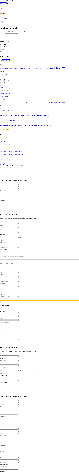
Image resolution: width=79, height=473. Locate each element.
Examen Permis (5, 60)
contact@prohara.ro (4, 3)
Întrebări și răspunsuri (6, 143)
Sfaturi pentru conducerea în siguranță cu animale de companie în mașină (24, 115)
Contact (3, 141)
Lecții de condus (25, 68)
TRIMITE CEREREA (3, 249)
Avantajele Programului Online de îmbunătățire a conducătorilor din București (26, 125)
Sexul (1, 240)
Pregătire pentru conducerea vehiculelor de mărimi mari (13, 153)
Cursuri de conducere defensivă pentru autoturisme (12, 154)
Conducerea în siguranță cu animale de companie (7, 68)
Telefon (1, 229)
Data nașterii (2, 234)
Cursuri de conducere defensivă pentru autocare (12, 151)
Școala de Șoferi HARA (57, 68)
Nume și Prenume (3, 220)
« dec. (2, 52)
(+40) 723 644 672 (3, 2)
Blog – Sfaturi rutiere (6, 144)
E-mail (1, 245)
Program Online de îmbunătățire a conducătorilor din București (39, 68)
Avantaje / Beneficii (6, 59)
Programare (2, 13)
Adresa (1, 225)
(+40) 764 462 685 (3, 164)
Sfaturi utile (4, 61)
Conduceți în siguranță (17, 68)
